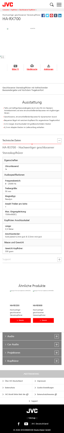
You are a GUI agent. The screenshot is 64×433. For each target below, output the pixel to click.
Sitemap (31, 418)
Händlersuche (32, 69)
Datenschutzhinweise (45, 394)
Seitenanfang (32, 374)
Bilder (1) (15, 69)
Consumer (5, 10)
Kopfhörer (14, 10)
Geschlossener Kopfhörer (27, 10)
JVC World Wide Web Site (15, 394)
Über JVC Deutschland (14, 381)
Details (21, 320)
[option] (21, 308)
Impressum (41, 381)
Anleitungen (48, 69)
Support (34, 401)
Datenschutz (10, 388)
